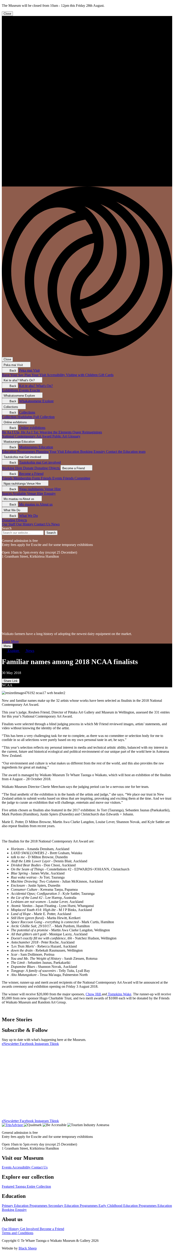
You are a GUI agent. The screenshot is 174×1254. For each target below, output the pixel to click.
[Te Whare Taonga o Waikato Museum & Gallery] (87, 184)
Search (7, 528)
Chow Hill (94, 994)
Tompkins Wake (119, 994)
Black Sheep (28, 1248)
